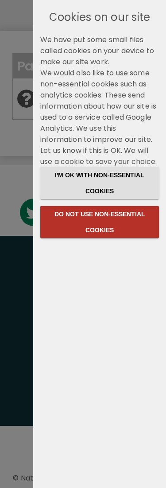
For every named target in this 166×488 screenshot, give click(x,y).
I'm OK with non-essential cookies (99, 183)
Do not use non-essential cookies (99, 222)
